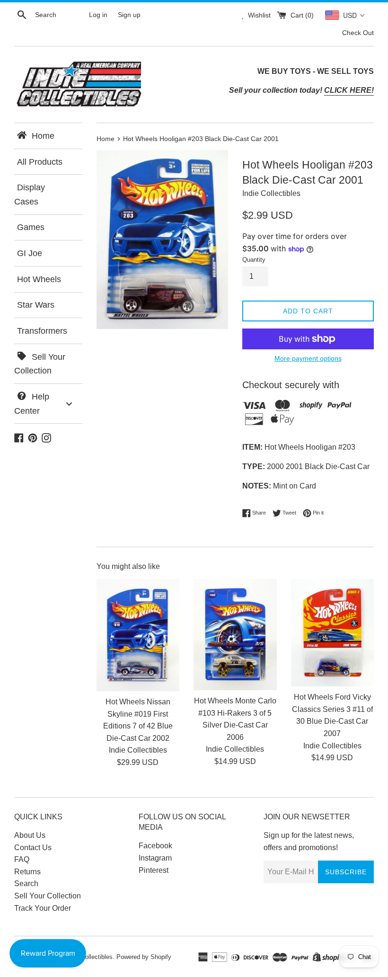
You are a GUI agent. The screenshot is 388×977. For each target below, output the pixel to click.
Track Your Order (42, 908)
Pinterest (153, 870)
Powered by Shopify (143, 956)
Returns (27, 872)
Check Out (358, 32)
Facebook (155, 846)
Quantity (253, 259)
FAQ (21, 859)
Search (26, 883)
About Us (29, 835)
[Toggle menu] (69, 404)
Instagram (155, 858)
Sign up (129, 14)
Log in (98, 14)
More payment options (308, 358)
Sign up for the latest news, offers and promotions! (309, 841)
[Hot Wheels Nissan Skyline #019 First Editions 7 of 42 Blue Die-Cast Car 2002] (138, 635)
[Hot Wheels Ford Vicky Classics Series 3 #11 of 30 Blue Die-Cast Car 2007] (332, 632)
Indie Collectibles (89, 956)
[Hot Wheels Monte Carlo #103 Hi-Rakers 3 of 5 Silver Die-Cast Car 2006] (235, 634)
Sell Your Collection (47, 896)
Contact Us (33, 848)
